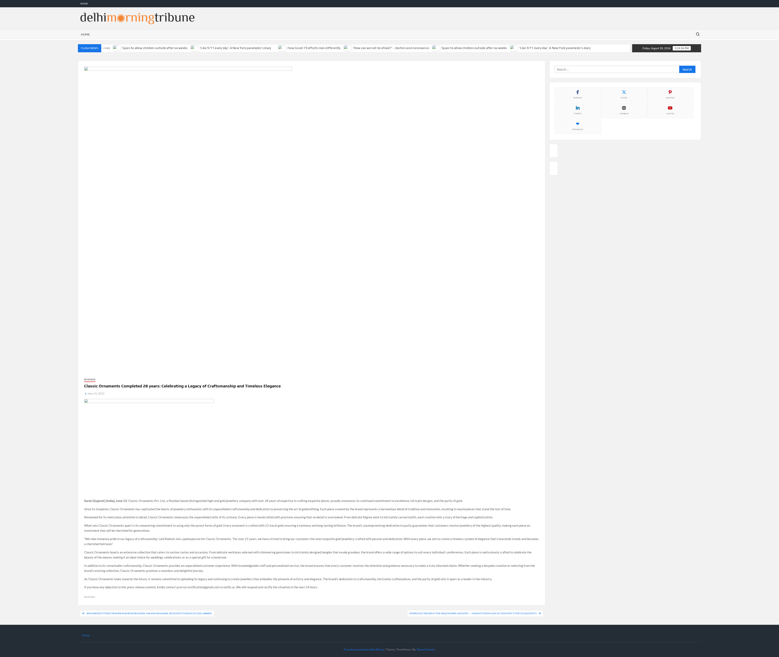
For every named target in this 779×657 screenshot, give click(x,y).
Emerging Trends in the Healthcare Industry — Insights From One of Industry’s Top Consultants (473, 613)
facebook (577, 97)
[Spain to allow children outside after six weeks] (424, 48)
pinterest (670, 97)
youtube (670, 113)
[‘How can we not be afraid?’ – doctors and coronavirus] (335, 48)
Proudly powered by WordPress (364, 649)
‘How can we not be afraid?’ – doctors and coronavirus (378, 48)
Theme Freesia (425, 649)
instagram (624, 113)
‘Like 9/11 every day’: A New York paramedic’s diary (222, 48)
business (89, 596)
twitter (624, 97)
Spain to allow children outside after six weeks (142, 48)
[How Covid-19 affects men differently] (270, 48)
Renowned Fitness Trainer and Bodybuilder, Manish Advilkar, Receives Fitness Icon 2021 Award (149, 613)
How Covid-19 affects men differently (301, 48)
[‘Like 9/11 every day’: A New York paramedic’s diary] (182, 48)
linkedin (577, 113)
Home (84, 3)
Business (89, 379)
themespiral (577, 129)
